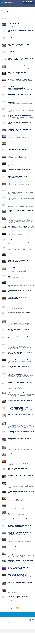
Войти (24, 1)
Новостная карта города (5, 622)
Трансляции (31, 5)
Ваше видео (16, 620)
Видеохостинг (3, 620)
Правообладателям (9, 615)
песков (6, 18)
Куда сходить (21, 5)
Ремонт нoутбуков (4, 626)
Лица (15, 622)
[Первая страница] (10, 608)
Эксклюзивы (11, 5)
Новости (2, 5)
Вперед (20, 605)
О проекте (2, 615)
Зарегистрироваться (28, 1)
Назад (15, 605)
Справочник (3, 625)
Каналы (15, 619)
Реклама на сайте (17, 615)
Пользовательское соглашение (7, 623)
